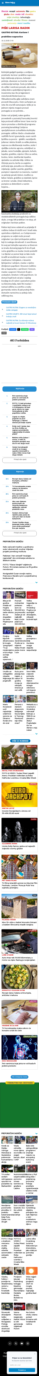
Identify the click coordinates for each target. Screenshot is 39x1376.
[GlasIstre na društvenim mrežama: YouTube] (22, 1343)
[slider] (19, 206)
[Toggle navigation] (2, 3)
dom (12, 14)
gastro (33, 11)
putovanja (12, 23)
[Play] (4, 209)
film (27, 11)
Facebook (12, 329)
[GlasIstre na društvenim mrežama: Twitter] (16, 1343)
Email (4, 333)
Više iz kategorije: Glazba (19, 1077)
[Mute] (14, 209)
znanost (31, 20)
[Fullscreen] (35, 209)
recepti (12, 11)
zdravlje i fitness (21, 20)
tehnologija (25, 17)
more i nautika (23, 23)
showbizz (29, 14)
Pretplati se (22, 1370)
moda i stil (19, 14)
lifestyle (5, 11)
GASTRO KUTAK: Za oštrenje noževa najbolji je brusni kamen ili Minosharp (21, 322)
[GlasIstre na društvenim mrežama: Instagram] (28, 1343)
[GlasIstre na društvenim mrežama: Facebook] (10, 1343)
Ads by (33, 211)
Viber (32, 329)
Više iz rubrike (20, 741)
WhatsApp (25, 329)
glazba (6, 14)
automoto (20, 11)
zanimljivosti (7, 20)
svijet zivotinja (13, 17)
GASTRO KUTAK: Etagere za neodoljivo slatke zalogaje (21, 309)
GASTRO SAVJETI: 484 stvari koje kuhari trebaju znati (21, 315)
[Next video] (9, 209)
